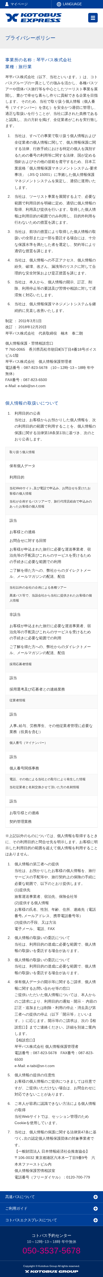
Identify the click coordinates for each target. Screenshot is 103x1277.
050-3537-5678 (51, 1250)
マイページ (19, 4)
